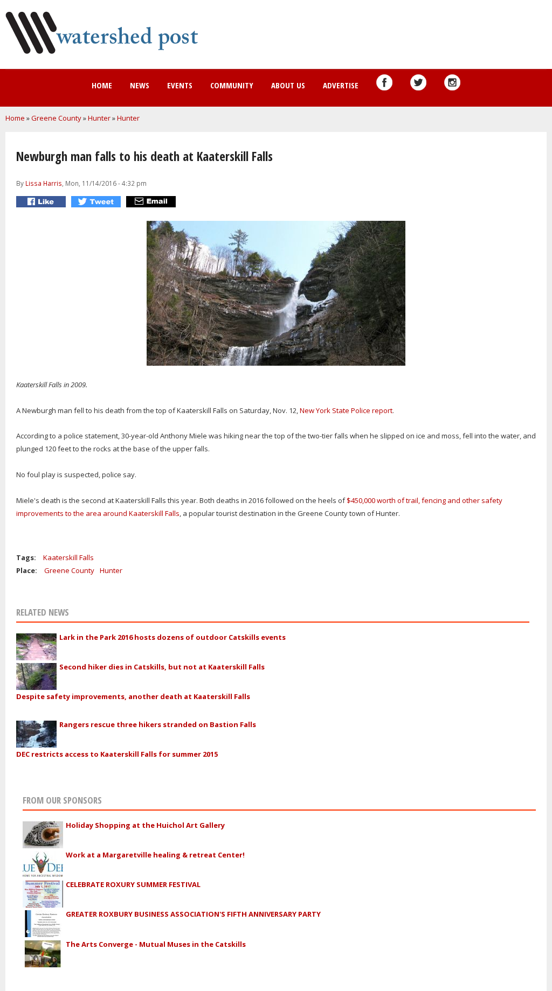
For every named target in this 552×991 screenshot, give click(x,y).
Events (179, 85)
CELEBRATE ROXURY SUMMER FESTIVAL (133, 884)
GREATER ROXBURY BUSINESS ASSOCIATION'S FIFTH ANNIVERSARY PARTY (193, 914)
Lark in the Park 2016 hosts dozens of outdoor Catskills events (172, 637)
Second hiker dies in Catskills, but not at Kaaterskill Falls (162, 667)
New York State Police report (346, 410)
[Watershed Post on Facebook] (384, 82)
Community (231, 85)
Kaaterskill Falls (68, 557)
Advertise (340, 85)
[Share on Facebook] (42, 201)
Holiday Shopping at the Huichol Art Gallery (145, 825)
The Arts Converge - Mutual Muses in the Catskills (156, 944)
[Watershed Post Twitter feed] (418, 82)
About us (288, 85)
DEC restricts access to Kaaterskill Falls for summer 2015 (117, 754)
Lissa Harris (43, 183)
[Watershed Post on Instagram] (452, 82)
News (139, 85)
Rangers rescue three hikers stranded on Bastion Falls (157, 724)
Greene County (56, 118)
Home (102, 85)
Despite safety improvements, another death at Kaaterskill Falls (133, 696)
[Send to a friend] (152, 201)
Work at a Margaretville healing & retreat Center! (155, 855)
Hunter (99, 118)
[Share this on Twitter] (97, 201)
